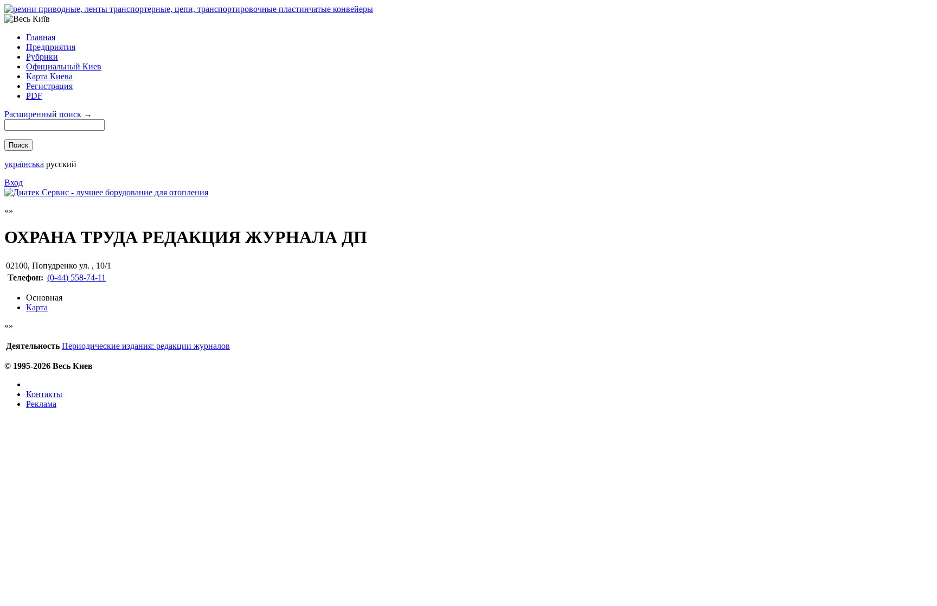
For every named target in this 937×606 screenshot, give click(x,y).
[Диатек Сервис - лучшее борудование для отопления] (106, 192)
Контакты (44, 394)
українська (24, 164)
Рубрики (42, 56)
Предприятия (50, 47)
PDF (34, 95)
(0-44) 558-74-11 (76, 277)
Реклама (41, 404)
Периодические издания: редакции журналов (146, 345)
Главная (40, 37)
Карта (37, 307)
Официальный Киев (63, 66)
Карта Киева (49, 76)
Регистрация (49, 86)
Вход (13, 182)
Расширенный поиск (42, 114)
